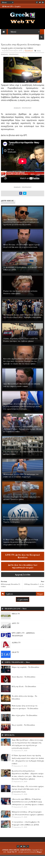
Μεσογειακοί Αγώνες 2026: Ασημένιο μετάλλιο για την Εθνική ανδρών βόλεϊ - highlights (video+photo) (22, 316)
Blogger (39, 852)
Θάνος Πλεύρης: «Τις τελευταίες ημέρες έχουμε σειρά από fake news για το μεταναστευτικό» (21, 245)
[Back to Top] (27, 846)
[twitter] (40, 2)
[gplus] (43, 2)
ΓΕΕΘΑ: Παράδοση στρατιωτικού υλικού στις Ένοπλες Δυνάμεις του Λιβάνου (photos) (20, 339)
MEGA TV (16, 613)
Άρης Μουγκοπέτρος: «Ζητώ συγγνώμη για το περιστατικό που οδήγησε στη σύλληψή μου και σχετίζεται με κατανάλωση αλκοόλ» (21, 222)
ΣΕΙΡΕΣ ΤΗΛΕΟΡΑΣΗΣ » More (17, 662)
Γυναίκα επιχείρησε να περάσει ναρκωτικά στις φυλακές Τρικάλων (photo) (21, 498)
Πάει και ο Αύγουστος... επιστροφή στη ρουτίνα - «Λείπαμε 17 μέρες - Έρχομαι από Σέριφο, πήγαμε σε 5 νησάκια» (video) (22, 429)
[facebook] (37, 2)
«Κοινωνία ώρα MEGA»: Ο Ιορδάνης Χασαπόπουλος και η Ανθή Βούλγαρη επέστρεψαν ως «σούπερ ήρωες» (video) (27, 802)
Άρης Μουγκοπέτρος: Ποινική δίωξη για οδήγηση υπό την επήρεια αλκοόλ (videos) (21, 385)
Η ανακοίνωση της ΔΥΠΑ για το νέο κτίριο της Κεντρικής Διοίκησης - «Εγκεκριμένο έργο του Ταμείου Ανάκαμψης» (21, 519)
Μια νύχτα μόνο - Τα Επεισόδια (24, 715)
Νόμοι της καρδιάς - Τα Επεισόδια (25, 667)
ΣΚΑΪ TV (15, 652)
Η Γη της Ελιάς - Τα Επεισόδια (24, 686)
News (39, 51)
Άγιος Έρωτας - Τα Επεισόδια (23, 677)
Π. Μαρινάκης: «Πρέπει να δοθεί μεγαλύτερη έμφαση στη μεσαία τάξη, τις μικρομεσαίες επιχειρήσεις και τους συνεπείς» (20, 542)
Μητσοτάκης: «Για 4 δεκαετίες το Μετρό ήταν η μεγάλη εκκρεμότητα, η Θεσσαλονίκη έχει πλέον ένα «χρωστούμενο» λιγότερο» (21, 406)
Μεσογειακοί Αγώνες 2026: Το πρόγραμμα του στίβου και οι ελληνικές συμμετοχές (21, 475)
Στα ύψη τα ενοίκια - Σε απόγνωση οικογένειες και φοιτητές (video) (22, 452)
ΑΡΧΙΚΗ (5, 850)
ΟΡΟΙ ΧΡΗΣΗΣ (14, 850)
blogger (40, 593)
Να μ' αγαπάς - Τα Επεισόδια (23, 725)
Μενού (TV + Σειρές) (12, 6)
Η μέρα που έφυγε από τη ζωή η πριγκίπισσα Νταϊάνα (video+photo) (20, 292)
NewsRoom (29, 51)
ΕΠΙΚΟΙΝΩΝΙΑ (25, 850)
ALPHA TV (16, 642)
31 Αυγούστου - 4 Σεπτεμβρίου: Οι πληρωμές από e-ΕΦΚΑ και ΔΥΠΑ (22, 268)
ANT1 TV (15, 623)
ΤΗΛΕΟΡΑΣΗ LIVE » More (16, 608)
